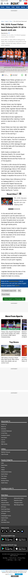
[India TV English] (15, 3)
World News (4, 465)
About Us (3, 426)
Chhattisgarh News (6, 515)
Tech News (4, 476)
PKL (19, 290)
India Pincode (4, 454)
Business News (5, 480)
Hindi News (4, 437)
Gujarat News (4, 517)
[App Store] (21, 539)
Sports (23, 7)
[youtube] (14, 531)
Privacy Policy (21, 558)
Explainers (3, 478)
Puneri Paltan (5, 294)
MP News (3, 507)
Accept (19, 574)
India (13, 7)
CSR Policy (10, 560)
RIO (16, 560)
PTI (9, 33)
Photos (3, 467)
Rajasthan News (18, 500)
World (18, 7)
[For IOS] (21, 549)
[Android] (21, 0)
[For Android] (7, 549)
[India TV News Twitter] (25, 0)
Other (11, 21)
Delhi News (4, 500)
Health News (4, 482)
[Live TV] (25, 3)
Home (2, 7)
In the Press (4, 433)
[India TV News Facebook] (23, 0)
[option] (14, 201)
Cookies (3, 571)
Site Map (5, 558)
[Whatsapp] (22, 75)
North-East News (5, 509)
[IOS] (20, 0)
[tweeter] (6, 531)
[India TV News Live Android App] (7, 539)
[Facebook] (2, 531)
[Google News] (5, 75)
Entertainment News (6, 471)
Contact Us (4, 424)
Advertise (3, 428)
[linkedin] (18, 531)
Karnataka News (5, 522)
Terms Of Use (12, 558)
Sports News (4, 474)
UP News (3, 513)
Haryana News (5, 502)
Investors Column (5, 435)
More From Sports (14, 316)
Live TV (3, 439)
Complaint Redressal (6, 431)
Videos (8, 7)
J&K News (3, 520)
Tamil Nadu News (5, 511)
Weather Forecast (5, 452)
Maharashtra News (19, 498)
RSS (20, 560)
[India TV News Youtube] (26, 0)
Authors (3, 442)
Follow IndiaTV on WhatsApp (12, 299)
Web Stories (4, 444)
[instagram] (10, 531)
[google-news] (22, 531)
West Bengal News (18, 504)
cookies (11, 574)
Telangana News (18, 502)
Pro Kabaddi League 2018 (9, 290)
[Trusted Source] (14, 75)
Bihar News (4, 498)
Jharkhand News (5, 504)
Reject (15, 576)
